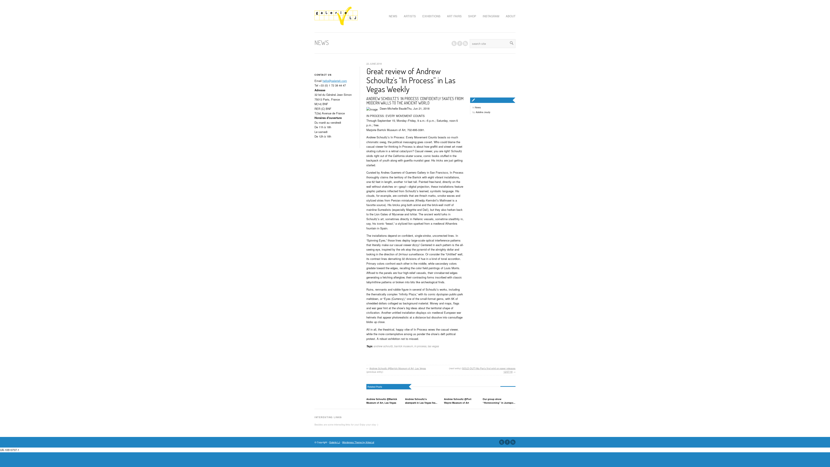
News (478, 107)
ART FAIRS (454, 16)
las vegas (433, 346)
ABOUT (511, 16)
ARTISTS (410, 16)
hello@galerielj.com (334, 81)
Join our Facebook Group (459, 43)
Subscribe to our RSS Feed (513, 442)
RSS (465, 43)
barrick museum (403, 346)
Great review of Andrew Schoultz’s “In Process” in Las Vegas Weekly (410, 80)
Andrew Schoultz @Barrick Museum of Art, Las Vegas (397, 368)
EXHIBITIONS (431, 16)
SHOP (472, 16)
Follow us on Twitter (454, 43)
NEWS (393, 16)
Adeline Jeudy (483, 112)
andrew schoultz (383, 346)
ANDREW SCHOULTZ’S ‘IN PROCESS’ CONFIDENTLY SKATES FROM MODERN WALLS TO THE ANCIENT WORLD (414, 100)
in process (420, 346)
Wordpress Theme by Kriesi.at (358, 442)
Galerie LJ (334, 442)
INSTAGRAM (491, 16)
